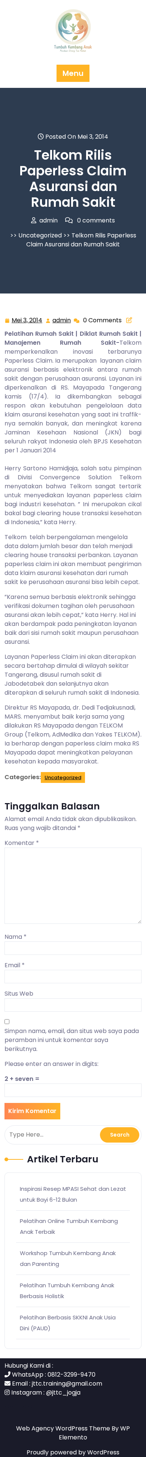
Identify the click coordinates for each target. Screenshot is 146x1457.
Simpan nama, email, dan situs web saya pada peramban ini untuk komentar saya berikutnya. (71, 1040)
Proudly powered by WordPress (73, 1452)
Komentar (21, 843)
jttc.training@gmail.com (67, 1383)
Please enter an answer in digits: (51, 1064)
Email (14, 965)
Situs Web (18, 993)
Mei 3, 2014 (27, 321)
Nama (15, 936)
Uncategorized (40, 235)
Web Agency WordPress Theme (64, 1428)
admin (62, 320)
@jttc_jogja (63, 1392)
